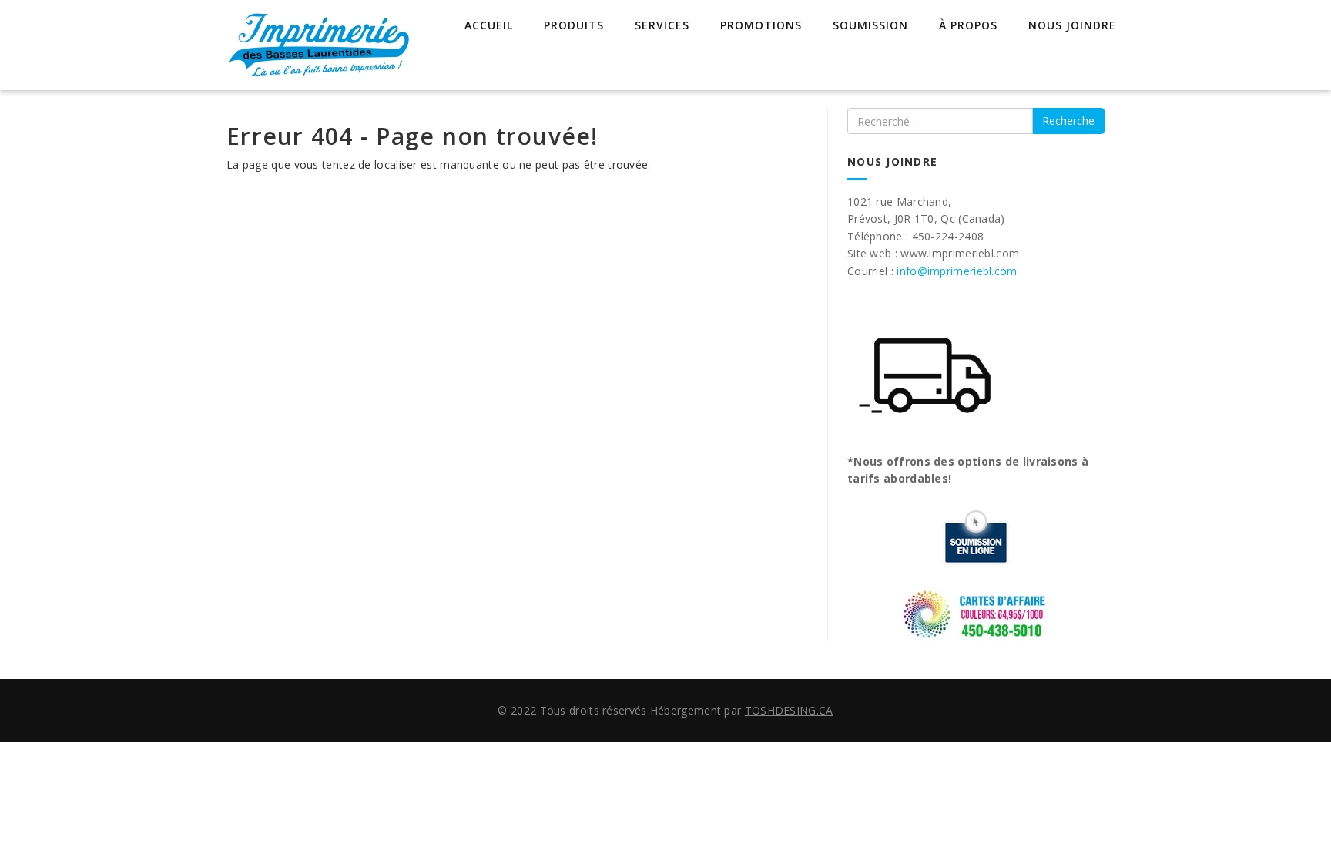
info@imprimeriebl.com (957, 271)
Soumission (870, 25)
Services (662, 25)
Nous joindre (1072, 25)
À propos (968, 25)
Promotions (761, 25)
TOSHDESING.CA (789, 710)
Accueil (488, 25)
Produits (574, 25)
